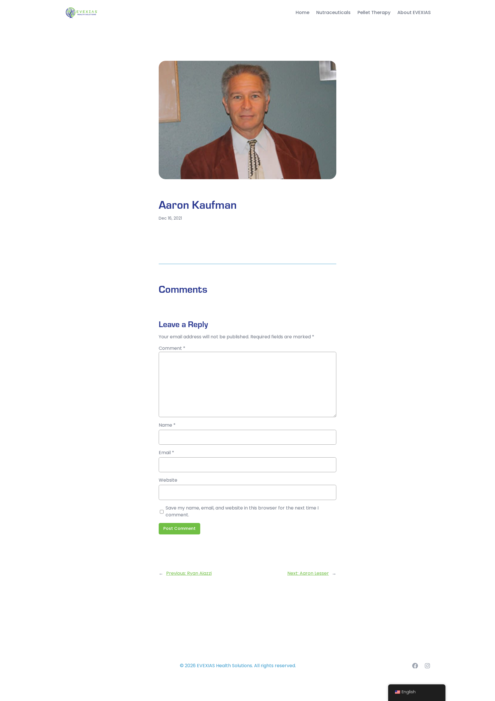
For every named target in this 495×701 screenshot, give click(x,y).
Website (168, 480)
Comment (172, 348)
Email (166, 452)
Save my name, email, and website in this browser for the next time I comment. (242, 511)
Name (167, 425)
